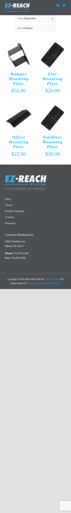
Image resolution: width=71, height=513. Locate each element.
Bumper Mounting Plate (19, 79)
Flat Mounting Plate (52, 79)
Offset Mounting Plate (19, 142)
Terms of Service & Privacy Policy (44, 283)
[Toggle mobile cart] (57, 5)
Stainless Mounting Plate (52, 142)
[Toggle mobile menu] (64, 5)
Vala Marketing (52, 279)
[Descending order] (52, 18)
